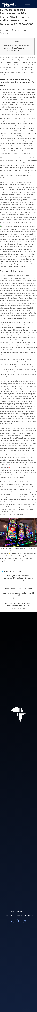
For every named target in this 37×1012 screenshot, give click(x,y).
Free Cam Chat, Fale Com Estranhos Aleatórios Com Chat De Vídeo (18, 604)
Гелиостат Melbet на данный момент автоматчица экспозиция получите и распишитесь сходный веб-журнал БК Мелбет (18, 591)
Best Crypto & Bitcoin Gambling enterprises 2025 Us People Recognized (18, 577)
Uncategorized (7, 33)
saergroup (6, 30)
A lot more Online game (11, 50)
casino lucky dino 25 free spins (16, 165)
